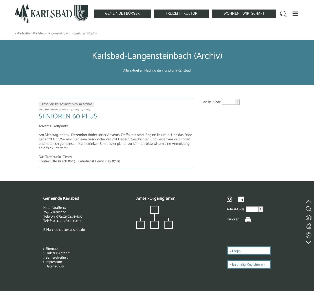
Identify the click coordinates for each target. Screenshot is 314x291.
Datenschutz (55, 266)
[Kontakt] (309, 234)
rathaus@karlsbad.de (69, 230)
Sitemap (51, 249)
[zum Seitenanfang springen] (309, 199)
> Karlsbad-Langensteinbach (50, 33)
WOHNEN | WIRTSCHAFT (244, 13)
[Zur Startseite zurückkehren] (51, 6)
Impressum (53, 262)
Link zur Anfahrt (57, 253)
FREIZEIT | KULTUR (181, 13)
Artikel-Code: (212, 102)
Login (236, 251)
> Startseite (22, 33)
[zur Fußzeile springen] (309, 241)
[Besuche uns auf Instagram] (229, 199)
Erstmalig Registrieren (248, 265)
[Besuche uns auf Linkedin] (241, 199)
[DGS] (309, 225)
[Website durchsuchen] (283, 14)
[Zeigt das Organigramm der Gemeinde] (154, 228)
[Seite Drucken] (245, 219)
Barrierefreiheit (56, 258)
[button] (295, 14)
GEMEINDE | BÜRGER (122, 13)
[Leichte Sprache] (309, 217)
